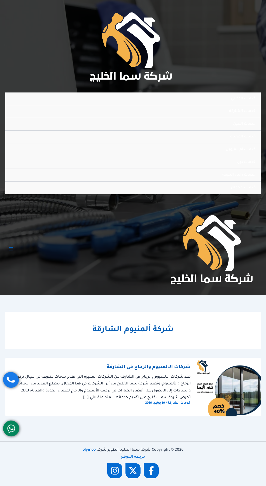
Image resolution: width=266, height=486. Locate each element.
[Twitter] (133, 470)
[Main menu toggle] (11, 249)
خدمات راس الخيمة (239, 175)
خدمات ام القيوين (241, 150)
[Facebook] (151, 470)
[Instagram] (114, 470)
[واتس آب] (11, 428)
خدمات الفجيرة (243, 137)
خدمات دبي (246, 162)
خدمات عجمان (243, 188)
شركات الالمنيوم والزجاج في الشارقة (149, 367)
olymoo (89, 450)
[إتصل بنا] (10, 380)
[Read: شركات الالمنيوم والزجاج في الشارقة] (229, 387)
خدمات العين (244, 124)
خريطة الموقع (133, 457)
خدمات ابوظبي (243, 99)
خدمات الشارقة (242, 111)
